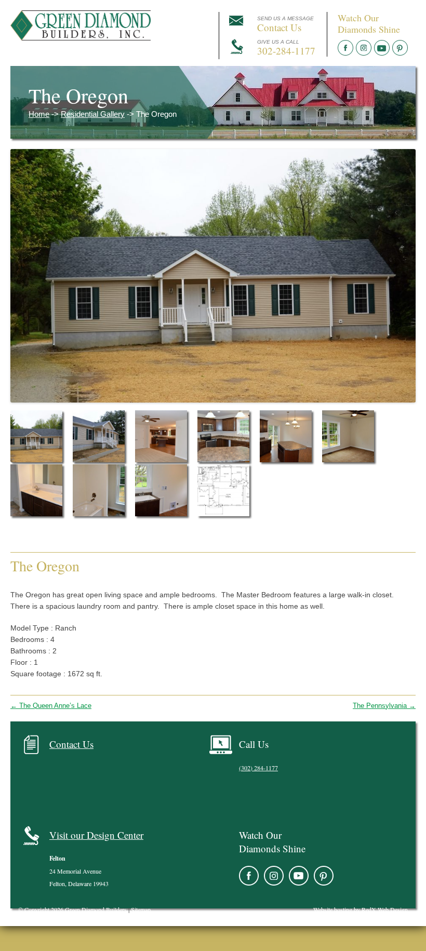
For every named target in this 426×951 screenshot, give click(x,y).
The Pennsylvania (384, 705)
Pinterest (400, 48)
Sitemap (141, 909)
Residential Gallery (93, 114)
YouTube (382, 48)
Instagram (363, 48)
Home (39, 114)
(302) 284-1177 (258, 768)
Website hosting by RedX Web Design (360, 909)
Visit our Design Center (96, 834)
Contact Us (71, 744)
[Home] (80, 37)
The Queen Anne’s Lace (50, 705)
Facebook (345, 48)
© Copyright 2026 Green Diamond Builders (72, 909)
